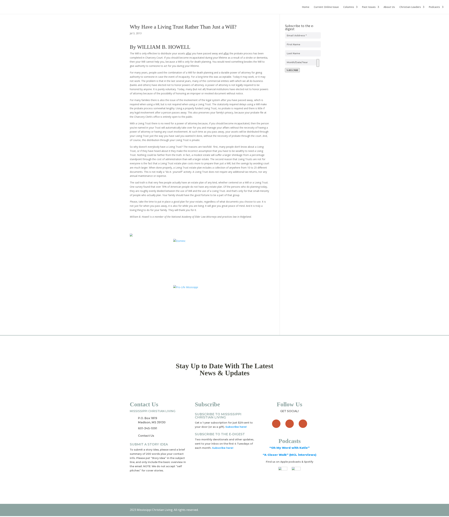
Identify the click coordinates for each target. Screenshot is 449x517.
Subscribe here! (222, 447)
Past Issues (369, 7)
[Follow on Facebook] (276, 423)
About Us (389, 7)
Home (305, 7)
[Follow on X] (289, 423)
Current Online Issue (326, 7)
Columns (348, 7)
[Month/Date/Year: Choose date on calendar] (317, 63)
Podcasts (434, 7)
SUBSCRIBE (292, 70)
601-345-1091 (147, 428)
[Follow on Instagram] (303, 423)
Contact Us (146, 435)
